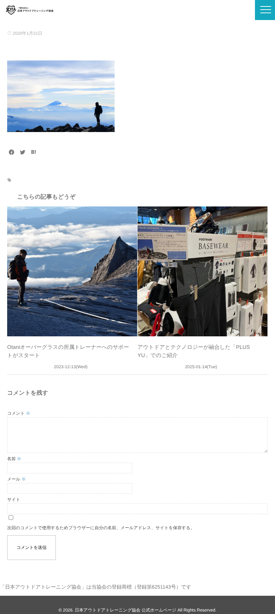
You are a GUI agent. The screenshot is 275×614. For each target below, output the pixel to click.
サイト (13, 499)
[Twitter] (22, 152)
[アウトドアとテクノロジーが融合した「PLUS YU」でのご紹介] (202, 271)
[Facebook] (11, 152)
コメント (18, 413)
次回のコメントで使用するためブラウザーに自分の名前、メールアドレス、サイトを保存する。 (101, 527)
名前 (14, 458)
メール (16, 479)
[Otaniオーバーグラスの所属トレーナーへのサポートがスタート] (72, 271)
